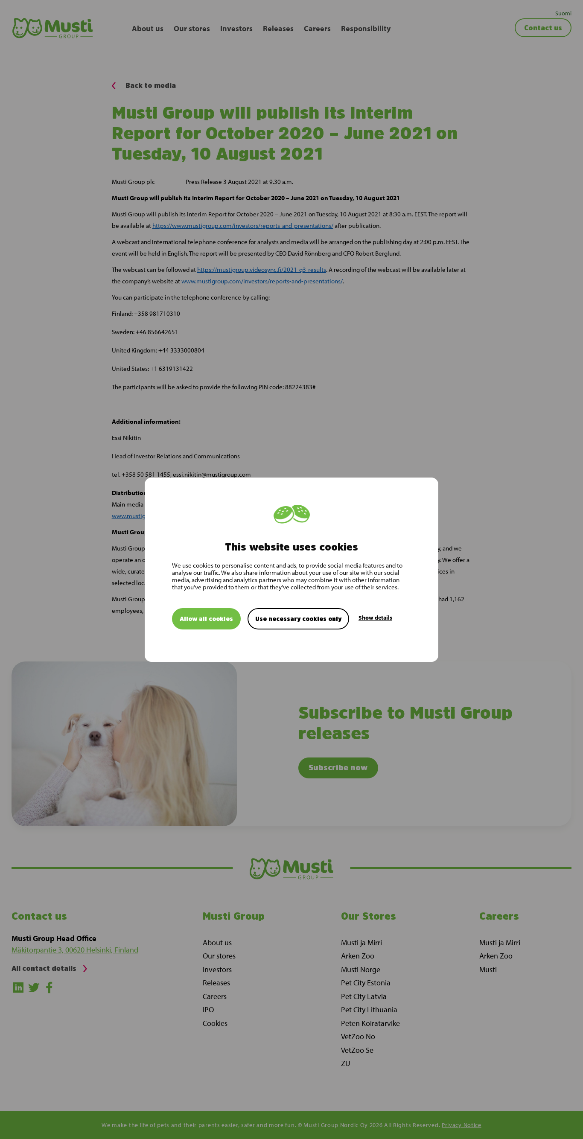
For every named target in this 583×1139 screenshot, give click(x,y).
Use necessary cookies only (298, 618)
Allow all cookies (206, 618)
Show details (375, 617)
